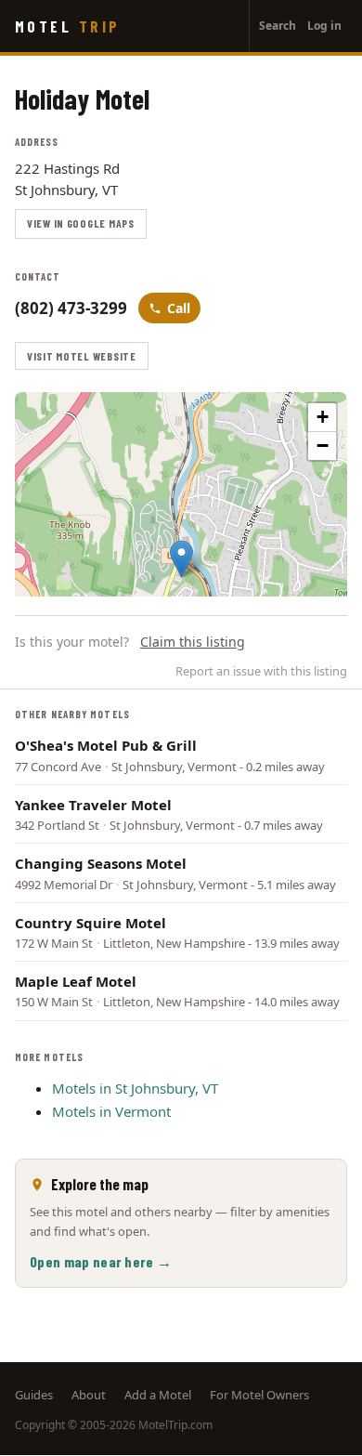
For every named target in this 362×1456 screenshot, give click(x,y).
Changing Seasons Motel (101, 863)
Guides (34, 1394)
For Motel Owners (259, 1394)
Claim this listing (192, 641)
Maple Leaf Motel (75, 981)
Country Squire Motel (90, 922)
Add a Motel (157, 1394)
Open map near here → (101, 1261)
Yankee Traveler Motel (93, 804)
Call (178, 308)
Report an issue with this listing (261, 670)
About (88, 1394)
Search (277, 25)
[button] (181, 559)
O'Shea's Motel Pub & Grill (106, 745)
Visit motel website (81, 355)
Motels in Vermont (111, 1111)
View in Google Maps (81, 223)
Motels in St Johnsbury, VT (135, 1088)
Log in (324, 25)
